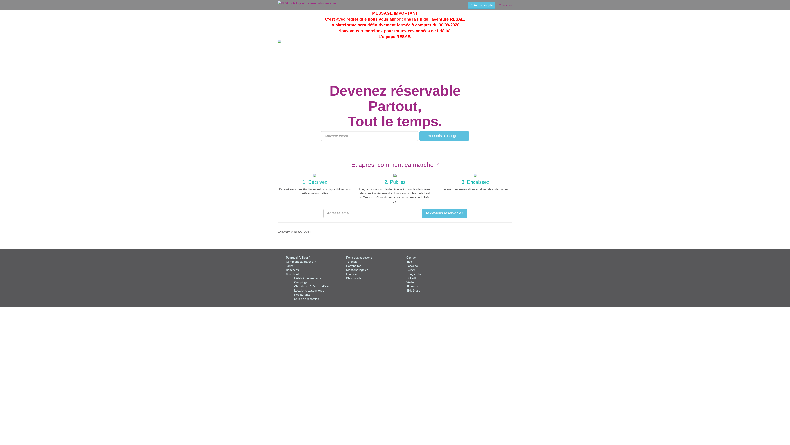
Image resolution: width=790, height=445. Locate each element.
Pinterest (412, 286)
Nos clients (293, 274)
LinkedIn (411, 278)
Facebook (412, 265)
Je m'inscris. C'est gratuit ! (444, 136)
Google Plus (414, 274)
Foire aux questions (359, 257)
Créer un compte (482, 5)
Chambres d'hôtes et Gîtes (311, 286)
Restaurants (302, 294)
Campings (300, 282)
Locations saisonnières (309, 290)
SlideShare (413, 290)
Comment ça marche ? (301, 261)
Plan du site (353, 278)
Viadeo (410, 282)
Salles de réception (306, 298)
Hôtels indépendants (307, 278)
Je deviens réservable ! (444, 213)
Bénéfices (292, 270)
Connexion (506, 5)
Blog (409, 261)
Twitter (410, 270)
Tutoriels (351, 261)
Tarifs (289, 265)
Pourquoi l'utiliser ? (298, 257)
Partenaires (353, 265)
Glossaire (352, 274)
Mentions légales (357, 270)
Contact (411, 257)
